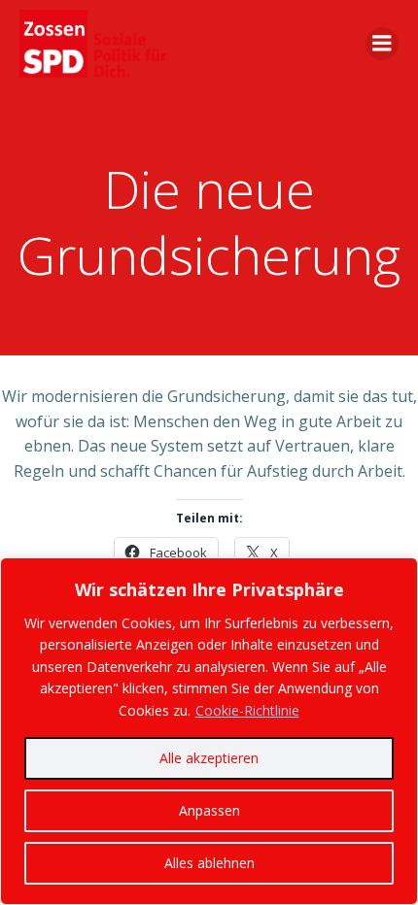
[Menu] (382, 43)
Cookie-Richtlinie (247, 710)
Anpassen (209, 810)
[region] (209, 731)
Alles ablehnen (209, 863)
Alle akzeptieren (209, 758)
